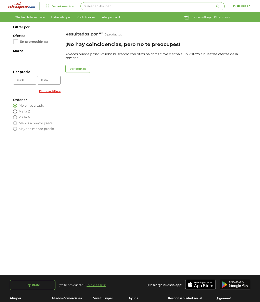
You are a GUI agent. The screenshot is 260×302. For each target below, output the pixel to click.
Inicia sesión (241, 5)
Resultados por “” (85, 34)
